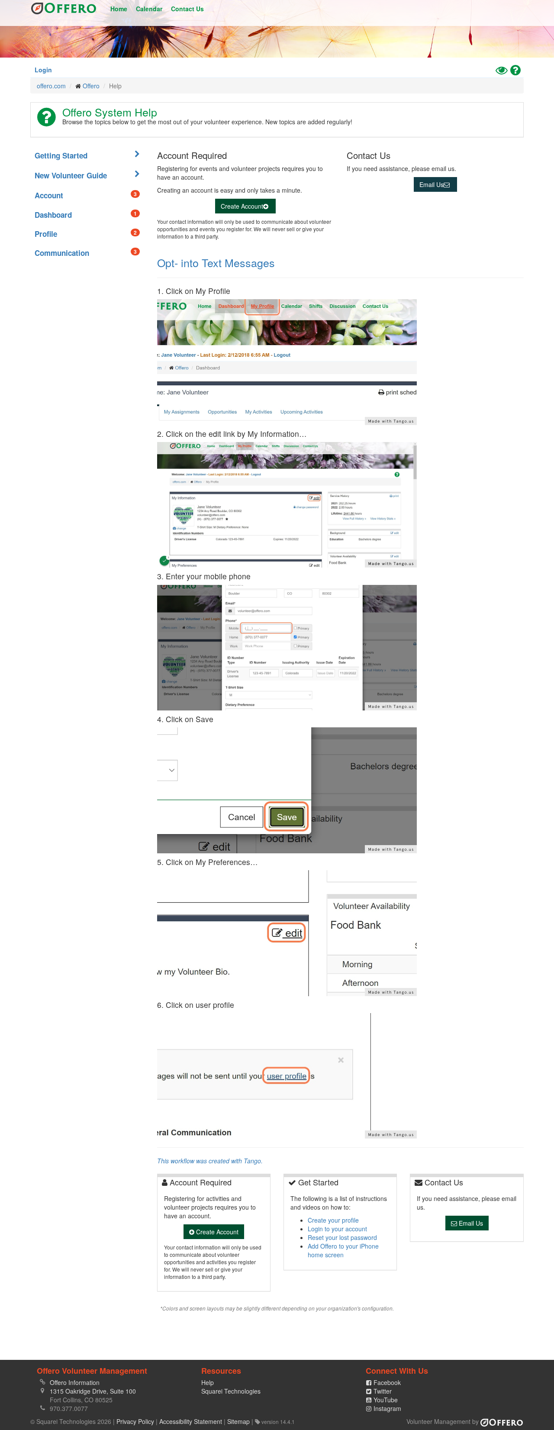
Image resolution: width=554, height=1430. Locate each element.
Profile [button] (86, 234)
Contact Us (187, 8)
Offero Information (75, 1382)
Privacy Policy (135, 1421)
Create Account (242, 206)
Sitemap (238, 1421)
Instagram (387, 1408)
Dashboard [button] (86, 215)
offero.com (51, 85)
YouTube (386, 1399)
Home (118, 8)
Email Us (431, 184)
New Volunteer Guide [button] (71, 175)
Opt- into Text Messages (216, 262)
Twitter (383, 1391)
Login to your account (337, 1228)
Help (207, 1382)
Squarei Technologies (231, 1391)
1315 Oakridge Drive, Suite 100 (93, 1391)
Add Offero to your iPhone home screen (343, 1250)
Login (43, 69)
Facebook (387, 1382)
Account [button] (86, 195)
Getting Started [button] (61, 155)
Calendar (149, 8)
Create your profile (333, 1220)
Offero (63, 8)
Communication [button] (86, 253)
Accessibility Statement (190, 1421)
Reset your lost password (342, 1237)
